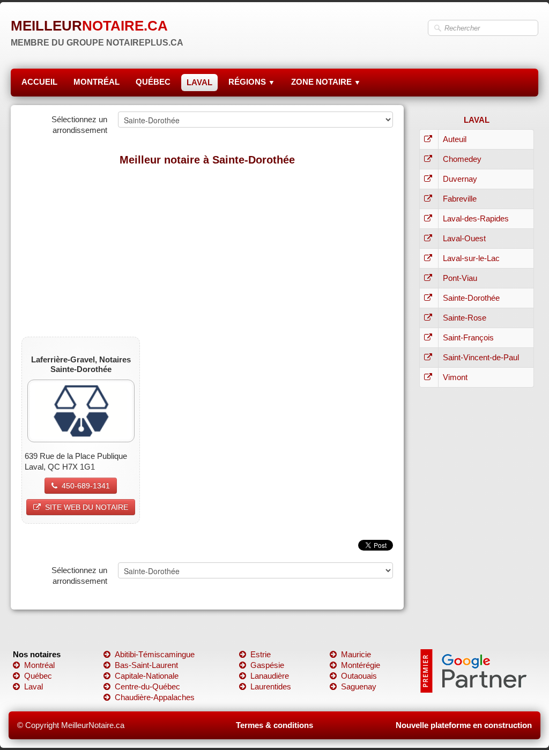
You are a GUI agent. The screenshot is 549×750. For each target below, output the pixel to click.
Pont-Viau (460, 278)
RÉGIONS (251, 81)
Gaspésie (267, 665)
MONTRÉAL (96, 81)
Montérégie (360, 665)
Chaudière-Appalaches (155, 697)
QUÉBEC (153, 81)
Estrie (260, 654)
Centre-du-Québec (147, 686)
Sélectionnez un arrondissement (79, 125)
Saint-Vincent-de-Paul (481, 357)
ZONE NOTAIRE (326, 81)
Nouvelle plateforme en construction (464, 725)
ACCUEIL (39, 81)
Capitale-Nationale (147, 675)
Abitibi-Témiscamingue (155, 654)
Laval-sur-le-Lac (471, 258)
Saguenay (358, 686)
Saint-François (468, 337)
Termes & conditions (274, 725)
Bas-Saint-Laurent (146, 665)
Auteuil (454, 139)
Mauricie (356, 654)
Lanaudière (269, 675)
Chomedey (462, 159)
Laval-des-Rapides (476, 218)
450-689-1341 (86, 485)
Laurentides (270, 686)
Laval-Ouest (464, 238)
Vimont (455, 377)
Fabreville (460, 198)
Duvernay (460, 178)
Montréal (39, 665)
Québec (38, 675)
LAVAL (199, 82)
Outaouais (359, 675)
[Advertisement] (207, 251)
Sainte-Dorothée (471, 297)
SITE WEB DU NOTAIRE (86, 507)
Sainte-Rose (464, 317)
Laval (33, 686)
